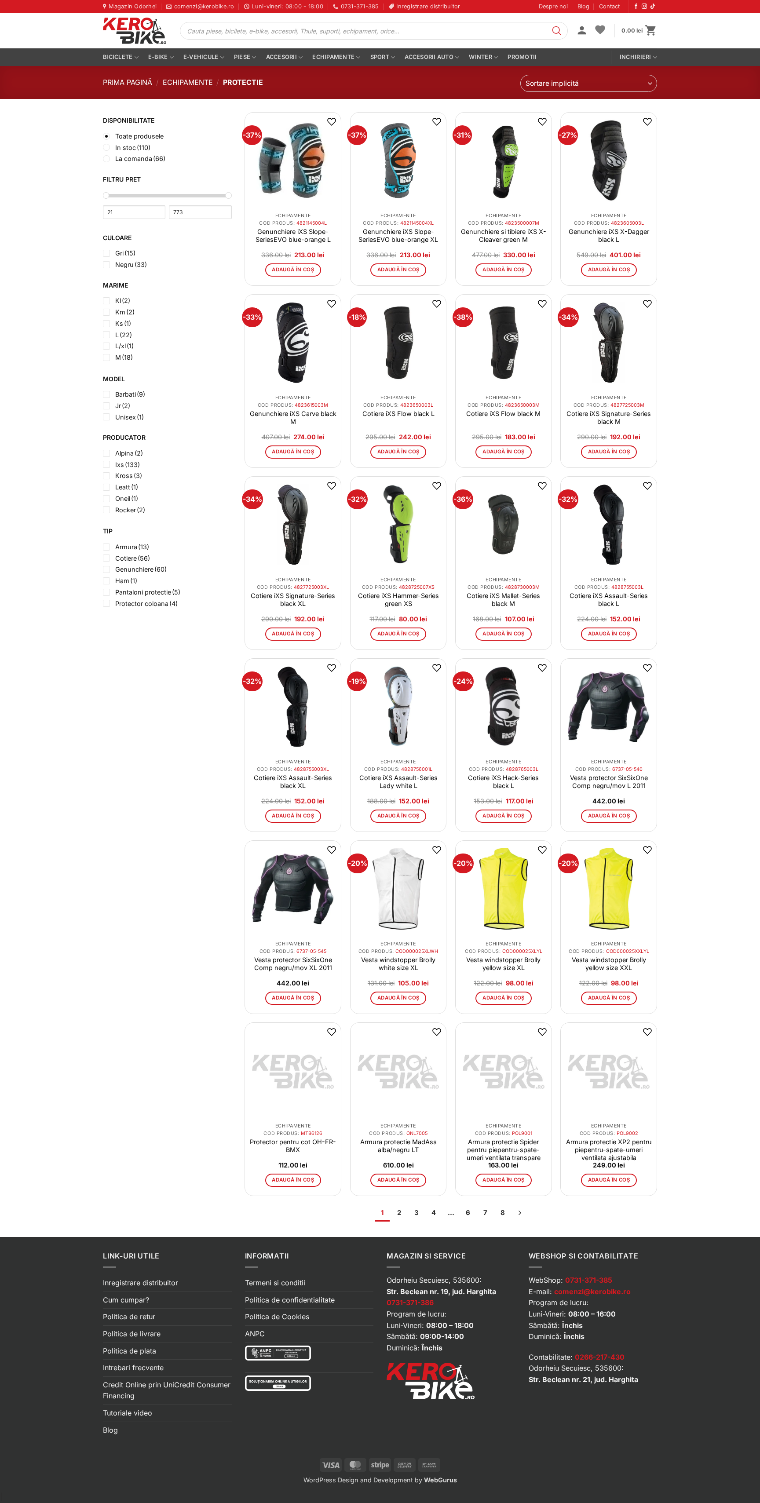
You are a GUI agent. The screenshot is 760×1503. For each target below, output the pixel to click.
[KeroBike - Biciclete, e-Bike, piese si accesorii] (134, 30)
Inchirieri (635, 57)
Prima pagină (127, 82)
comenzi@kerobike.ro (592, 1291)
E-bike (158, 57)
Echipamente (333, 57)
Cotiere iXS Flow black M (503, 413)
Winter (480, 57)
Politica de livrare (132, 1333)
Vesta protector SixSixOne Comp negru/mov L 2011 (609, 781)
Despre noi (553, 6)
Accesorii (281, 57)
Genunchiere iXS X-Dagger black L (609, 235)
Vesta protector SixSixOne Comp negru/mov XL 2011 (293, 963)
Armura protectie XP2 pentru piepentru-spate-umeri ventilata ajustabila (609, 1149)
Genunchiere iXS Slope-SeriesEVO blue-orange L (293, 235)
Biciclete (117, 57)
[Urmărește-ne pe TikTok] (652, 7)
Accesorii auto (429, 57)
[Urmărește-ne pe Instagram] (644, 7)
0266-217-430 (600, 1357)
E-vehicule (201, 57)
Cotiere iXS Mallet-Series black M (503, 599)
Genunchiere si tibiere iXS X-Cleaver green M (503, 235)
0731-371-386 (410, 1302)
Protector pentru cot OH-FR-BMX (293, 1145)
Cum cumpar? (126, 1299)
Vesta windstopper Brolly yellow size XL (503, 963)
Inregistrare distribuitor (140, 1282)
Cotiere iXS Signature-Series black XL (293, 599)
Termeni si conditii (275, 1282)
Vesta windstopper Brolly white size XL (398, 963)
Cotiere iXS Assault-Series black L (609, 599)
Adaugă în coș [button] (293, 269)
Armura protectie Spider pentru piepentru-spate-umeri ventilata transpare (504, 1149)
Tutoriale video (127, 1412)
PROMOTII (522, 57)
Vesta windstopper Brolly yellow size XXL (609, 963)
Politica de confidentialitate (290, 1299)
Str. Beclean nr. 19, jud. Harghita (441, 1291)
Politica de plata (129, 1350)
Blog (583, 6)
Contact (609, 6)
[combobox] (588, 83)
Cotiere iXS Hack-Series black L (503, 781)
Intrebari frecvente (133, 1367)
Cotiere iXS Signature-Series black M (608, 417)
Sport (379, 57)
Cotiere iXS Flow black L (398, 413)
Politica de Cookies (277, 1316)
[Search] (557, 31)
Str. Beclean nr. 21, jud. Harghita (583, 1379)
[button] (582, 31)
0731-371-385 (588, 1280)
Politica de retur (129, 1316)
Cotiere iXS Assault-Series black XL (293, 781)
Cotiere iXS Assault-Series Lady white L (398, 781)
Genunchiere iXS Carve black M (293, 417)
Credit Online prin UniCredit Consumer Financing (166, 1390)
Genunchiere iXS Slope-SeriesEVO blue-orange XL (398, 235)
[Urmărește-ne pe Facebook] (636, 7)
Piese (242, 57)
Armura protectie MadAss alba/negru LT (398, 1145)
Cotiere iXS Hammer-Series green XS (398, 599)
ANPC (255, 1333)
